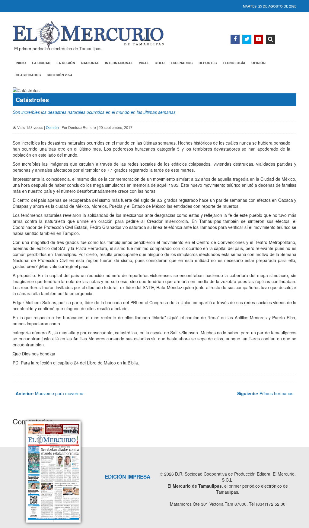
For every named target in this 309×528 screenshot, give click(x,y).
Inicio (21, 63)
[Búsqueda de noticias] (270, 39)
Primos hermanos (265, 393)
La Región (65, 63)
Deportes (208, 63)
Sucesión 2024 (59, 75)
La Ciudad (41, 63)
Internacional (119, 63)
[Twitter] (246, 39)
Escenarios (182, 63)
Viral (144, 63)
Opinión (258, 63)
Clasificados (28, 75)
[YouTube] (258, 39)
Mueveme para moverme (49, 393)
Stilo (160, 63)
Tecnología (234, 63)
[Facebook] (235, 39)
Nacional (90, 63)
